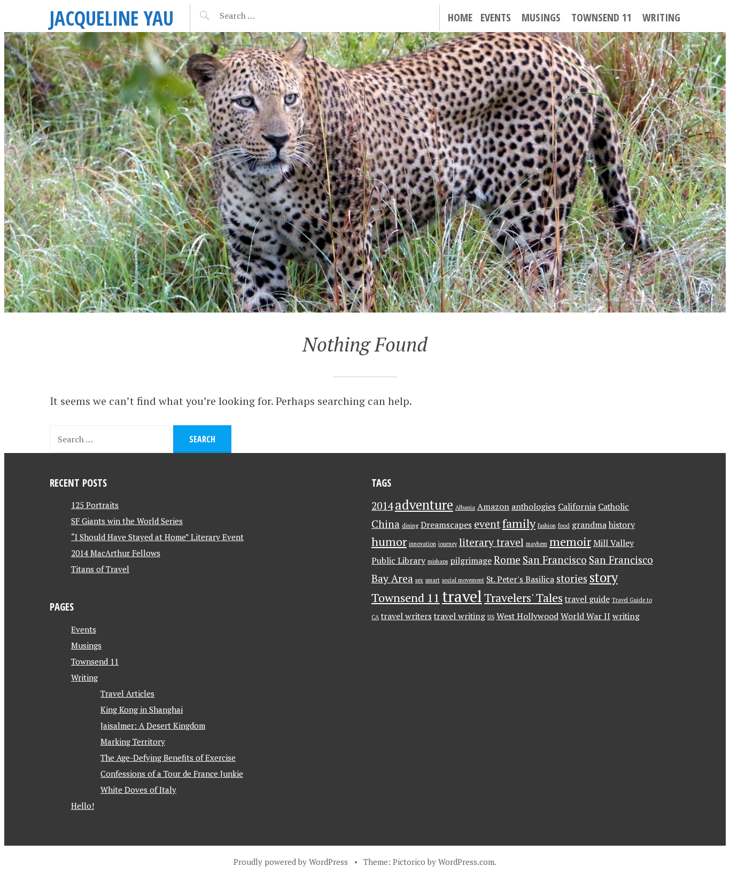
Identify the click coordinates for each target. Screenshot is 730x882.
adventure (424, 504)
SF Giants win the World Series (127, 521)
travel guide (587, 599)
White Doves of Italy (138, 789)
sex (419, 580)
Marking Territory (132, 741)
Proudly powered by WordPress (291, 861)
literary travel (491, 542)
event (487, 524)
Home (460, 17)
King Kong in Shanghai (141, 709)
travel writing (459, 616)
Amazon (493, 506)
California (577, 506)
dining (410, 525)
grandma (589, 524)
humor (389, 541)
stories (571, 579)
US (490, 617)
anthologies (533, 506)
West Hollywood (527, 616)
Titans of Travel (100, 569)
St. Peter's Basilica (520, 579)
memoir (570, 541)
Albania (465, 507)
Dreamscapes (446, 524)
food (564, 525)
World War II (585, 616)
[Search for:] (263, 15)
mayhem (536, 544)
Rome (507, 560)
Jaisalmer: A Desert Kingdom (152, 725)
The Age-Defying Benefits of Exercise (168, 757)
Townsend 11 (601, 17)
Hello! (82, 805)
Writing (661, 17)
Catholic (613, 506)
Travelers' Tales (523, 597)
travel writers (406, 616)
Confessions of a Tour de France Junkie (171, 773)
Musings (541, 17)
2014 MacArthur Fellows (115, 553)
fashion (547, 525)
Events (495, 17)
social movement (463, 580)
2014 (382, 506)
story (603, 577)
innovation (422, 544)
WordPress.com (466, 861)
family (518, 523)
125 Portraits (95, 504)
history (622, 524)
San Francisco (555, 560)
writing (626, 616)
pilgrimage (471, 560)
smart (432, 580)
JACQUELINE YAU (112, 18)
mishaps (438, 561)
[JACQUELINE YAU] (365, 172)
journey (447, 544)
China (385, 524)
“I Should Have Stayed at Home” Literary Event (157, 537)
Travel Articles (127, 693)
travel (462, 596)
